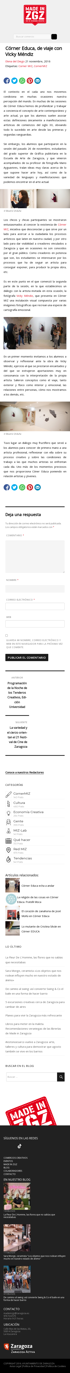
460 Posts (18, 806)
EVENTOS (8, 1161)
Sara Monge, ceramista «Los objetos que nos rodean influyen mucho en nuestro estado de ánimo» (33, 975)
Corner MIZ (25, 66)
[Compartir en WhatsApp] (22, 81)
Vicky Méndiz (25, 295)
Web (8, 617)
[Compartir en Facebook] (7, 81)
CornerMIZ (40, 66)
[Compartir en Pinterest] (30, 81)
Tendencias (22, 858)
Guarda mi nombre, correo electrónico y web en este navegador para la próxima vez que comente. (34, 644)
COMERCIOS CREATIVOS (15, 1157)
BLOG (7, 1167)
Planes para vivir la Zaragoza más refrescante (33, 1015)
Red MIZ (20, 849)
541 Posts (18, 862)
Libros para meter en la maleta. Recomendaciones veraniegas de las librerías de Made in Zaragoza (33, 1028)
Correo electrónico (20, 599)
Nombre (12, 580)
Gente (18, 821)
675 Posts (18, 852)
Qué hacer (21, 840)
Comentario (15, 535)
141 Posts (17, 834)
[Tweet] (14, 81)
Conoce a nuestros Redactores (24, 772)
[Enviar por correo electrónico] (37, 81)
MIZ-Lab (20, 830)
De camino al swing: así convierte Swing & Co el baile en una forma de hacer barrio (34, 1298)
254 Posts (18, 815)
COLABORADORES (13, 1170)
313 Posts (18, 843)
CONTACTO (10, 1174)
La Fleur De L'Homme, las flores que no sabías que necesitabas (29, 1216)
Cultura (19, 803)
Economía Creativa (28, 812)
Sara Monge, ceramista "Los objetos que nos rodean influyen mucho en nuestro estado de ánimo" (35, 1257)
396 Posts (18, 825)
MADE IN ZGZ (10, 1164)
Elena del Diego (15, 61)
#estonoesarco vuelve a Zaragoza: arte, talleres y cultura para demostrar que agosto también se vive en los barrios (33, 1046)
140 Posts (18, 797)
